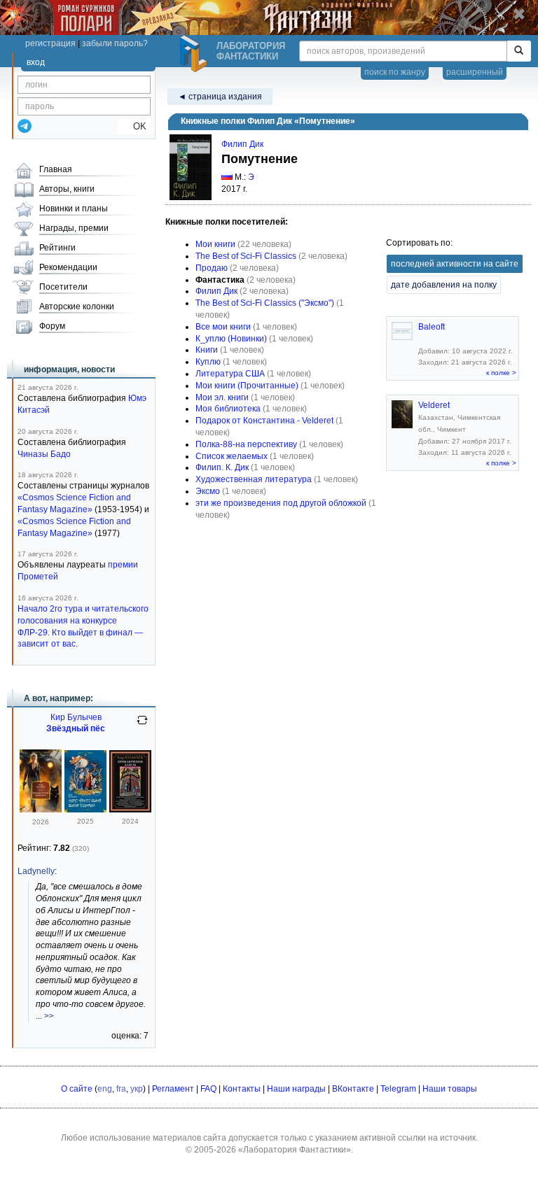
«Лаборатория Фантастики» (294, 1150)
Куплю (208, 362)
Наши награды (296, 1089)
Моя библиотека (228, 409)
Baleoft (431, 327)
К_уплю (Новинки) (231, 339)
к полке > (501, 372)
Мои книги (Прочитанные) (246, 385)
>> (49, 1016)
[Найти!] (518, 51)
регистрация (50, 43)
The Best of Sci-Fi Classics (245, 256)
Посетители (63, 287)
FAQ (208, 1089)
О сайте (76, 1089)
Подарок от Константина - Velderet (264, 420)
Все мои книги (223, 327)
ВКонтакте (353, 1089)
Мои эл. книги (222, 397)
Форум (52, 326)
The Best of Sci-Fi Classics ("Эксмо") (264, 303)
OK (134, 126)
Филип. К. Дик (222, 467)
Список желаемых (231, 456)
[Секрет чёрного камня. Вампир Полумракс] (85, 810)
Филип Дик (242, 144)
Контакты (242, 1089)
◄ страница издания (220, 96)
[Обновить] (142, 726)
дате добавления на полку (444, 285)
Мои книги (215, 244)
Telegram (398, 1089)
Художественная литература (253, 479)
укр (136, 1089)
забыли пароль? (115, 43)
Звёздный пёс (75, 728)
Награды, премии (74, 228)
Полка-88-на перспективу (246, 444)
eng (104, 1089)
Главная (55, 169)
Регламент (173, 1089)
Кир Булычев (76, 717)
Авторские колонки (76, 306)
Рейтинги (57, 248)
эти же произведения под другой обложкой (280, 503)
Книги (206, 350)
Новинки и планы (73, 208)
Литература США (230, 374)
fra (121, 1089)
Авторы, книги (67, 189)
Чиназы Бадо (44, 454)
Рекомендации (68, 267)
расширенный (474, 72)
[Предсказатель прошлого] (41, 810)
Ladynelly (36, 871)
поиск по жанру (394, 72)
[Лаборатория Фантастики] (195, 54)
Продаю (211, 268)
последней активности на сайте (454, 264)
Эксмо (207, 491)
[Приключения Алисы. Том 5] (130, 810)
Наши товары (449, 1089)
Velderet (434, 405)
